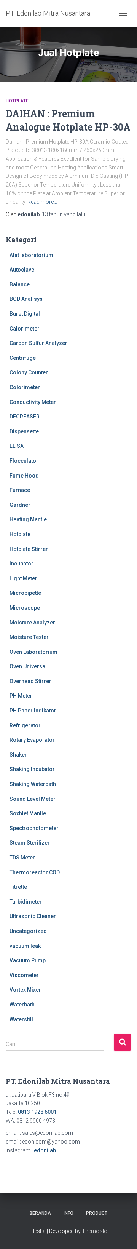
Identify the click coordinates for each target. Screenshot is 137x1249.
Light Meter (23, 578)
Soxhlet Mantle (28, 813)
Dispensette (24, 431)
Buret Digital (25, 314)
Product (96, 1213)
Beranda (40, 1213)
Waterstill (21, 1019)
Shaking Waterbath (33, 784)
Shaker (18, 755)
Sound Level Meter (33, 799)
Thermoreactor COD (35, 872)
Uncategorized (28, 931)
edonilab (45, 1150)
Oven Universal (28, 666)
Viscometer (24, 975)
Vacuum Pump (28, 960)
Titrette (18, 887)
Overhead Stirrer (30, 681)
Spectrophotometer (34, 828)
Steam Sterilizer (30, 843)
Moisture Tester (29, 637)
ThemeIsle (94, 1231)
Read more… (42, 202)
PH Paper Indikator (33, 711)
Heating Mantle (28, 519)
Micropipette (25, 593)
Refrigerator (25, 725)
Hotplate (17, 101)
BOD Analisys (26, 299)
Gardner (20, 505)
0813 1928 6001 (37, 1112)
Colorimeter (25, 387)
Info (68, 1213)
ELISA (17, 446)
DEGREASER (25, 417)
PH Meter (21, 696)
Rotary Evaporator (32, 740)
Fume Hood (24, 476)
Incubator (21, 564)
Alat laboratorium (31, 255)
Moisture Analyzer (32, 623)
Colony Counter (29, 372)
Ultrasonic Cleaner (33, 916)
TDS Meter (22, 857)
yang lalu (63, 214)
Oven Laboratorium (33, 652)
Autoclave (22, 270)
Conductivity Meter (33, 402)
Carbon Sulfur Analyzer (38, 343)
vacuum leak (25, 946)
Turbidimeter (26, 902)
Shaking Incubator (32, 769)
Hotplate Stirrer (29, 549)
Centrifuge (23, 358)
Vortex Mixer (25, 990)
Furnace (20, 490)
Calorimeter (25, 329)
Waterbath (22, 1004)
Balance (20, 284)
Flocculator (24, 461)
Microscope (25, 608)
